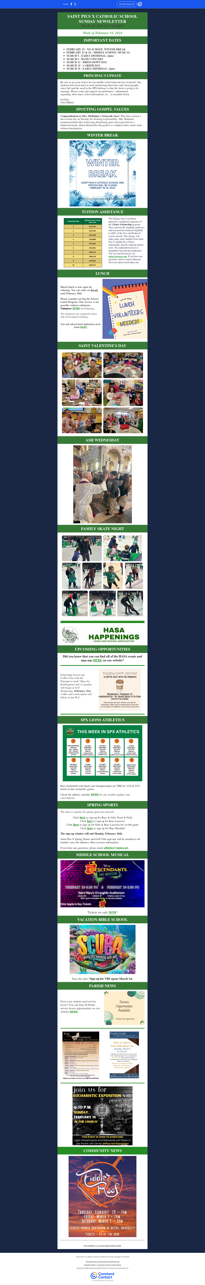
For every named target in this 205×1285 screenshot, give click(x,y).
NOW (113, 912)
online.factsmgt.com (118, 256)
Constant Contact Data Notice (109, 1265)
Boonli (94, 290)
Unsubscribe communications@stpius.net (102, 1262)
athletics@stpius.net (116, 848)
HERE (76, 308)
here (82, 817)
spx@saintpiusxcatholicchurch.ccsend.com (100, 1268)
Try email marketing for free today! (102, 1280)
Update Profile (90, 1265)
